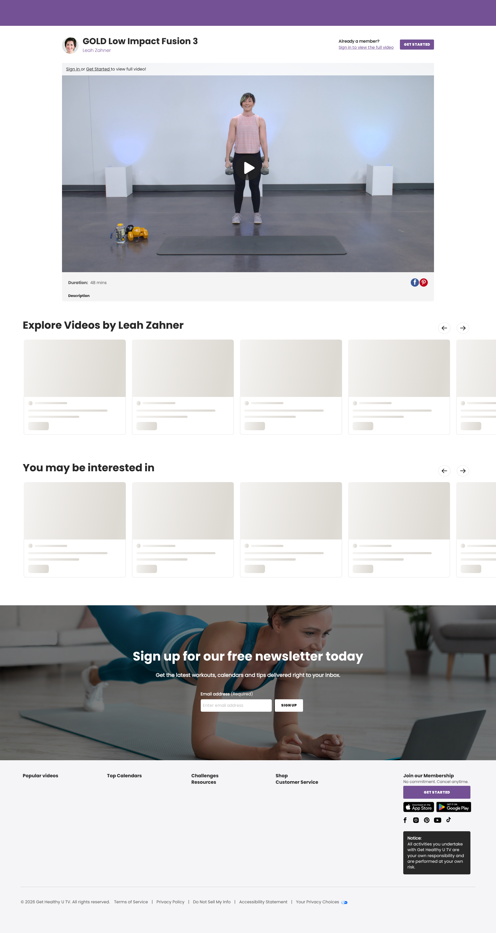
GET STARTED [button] (417, 44)
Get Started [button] (437, 792)
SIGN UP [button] (289, 705)
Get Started (98, 69)
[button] (366, 44)
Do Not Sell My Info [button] (212, 902)
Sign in (73, 69)
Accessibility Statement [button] (263, 902)
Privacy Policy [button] (170, 902)
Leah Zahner (97, 50)
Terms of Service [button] (131, 902)
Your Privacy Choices (317, 902)
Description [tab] (79, 295)
